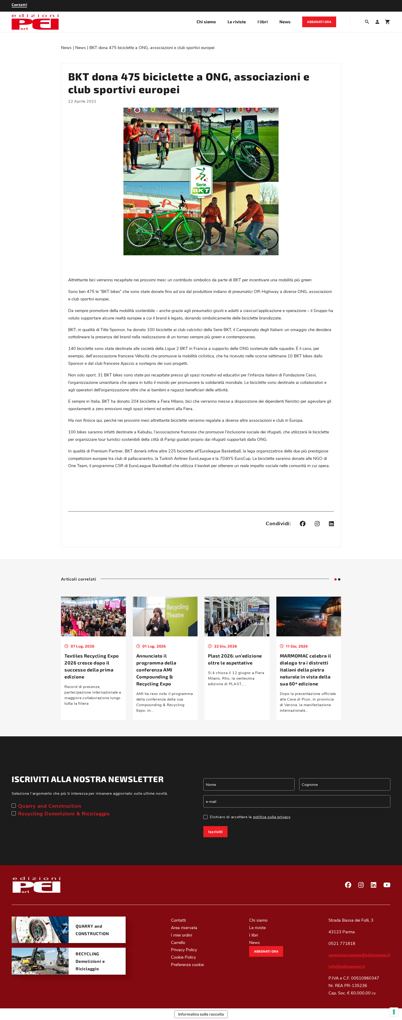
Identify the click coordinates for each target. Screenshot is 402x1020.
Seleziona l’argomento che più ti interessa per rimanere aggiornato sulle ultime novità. (90, 793)
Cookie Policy (183, 957)
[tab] (335, 579)
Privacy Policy (184, 949)
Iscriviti (215, 831)
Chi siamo (206, 21)
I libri (263, 21)
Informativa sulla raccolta (201, 1014)
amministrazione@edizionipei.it (359, 954)
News (285, 21)
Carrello (178, 942)
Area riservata (184, 927)
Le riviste (237, 21)
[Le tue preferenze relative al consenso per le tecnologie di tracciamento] (393, 1011)
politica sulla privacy (272, 816)
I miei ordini (181, 934)
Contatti (178, 920)
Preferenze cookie (187, 964)
